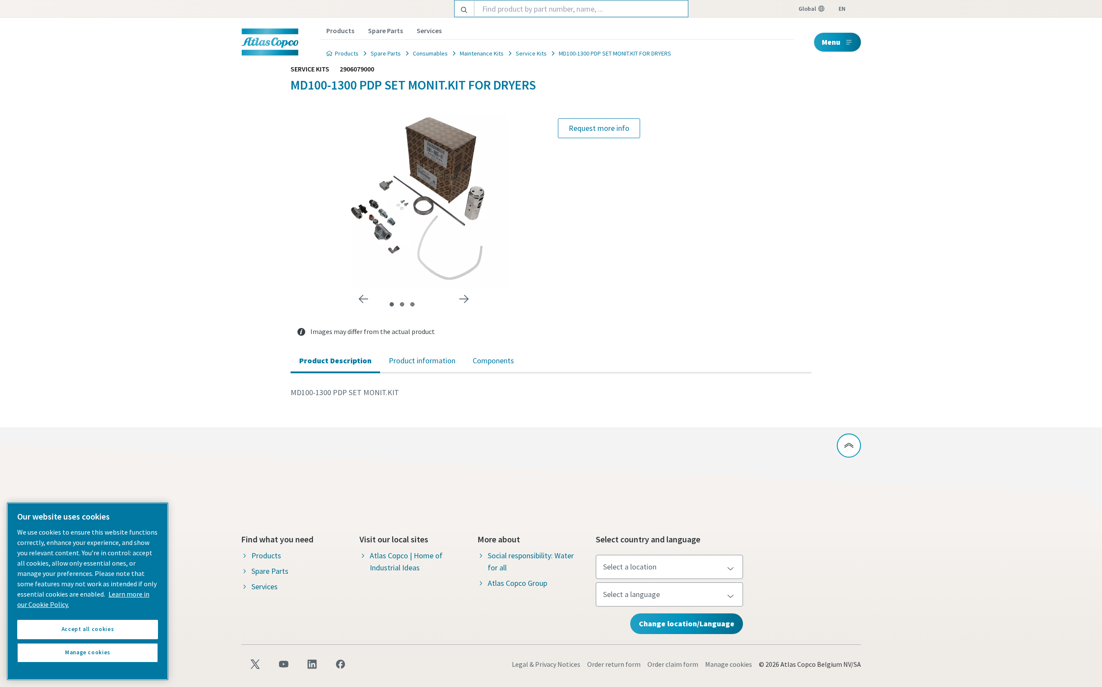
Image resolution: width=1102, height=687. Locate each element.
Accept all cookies (88, 629)
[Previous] (363, 299)
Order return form (614, 664)
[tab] (392, 304)
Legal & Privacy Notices (546, 664)
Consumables (430, 53)
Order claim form (672, 664)
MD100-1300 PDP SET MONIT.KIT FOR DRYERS (615, 53)
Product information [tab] (422, 360)
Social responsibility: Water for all (531, 561)
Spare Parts (385, 30)
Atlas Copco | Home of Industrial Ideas (406, 561)
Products (340, 30)
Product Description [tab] (335, 360)
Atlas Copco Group (517, 583)
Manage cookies (728, 664)
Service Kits (531, 53)
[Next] (464, 299)
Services (429, 30)
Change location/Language (686, 623)
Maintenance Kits (482, 53)
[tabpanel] (551, 392)
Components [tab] (493, 360)
